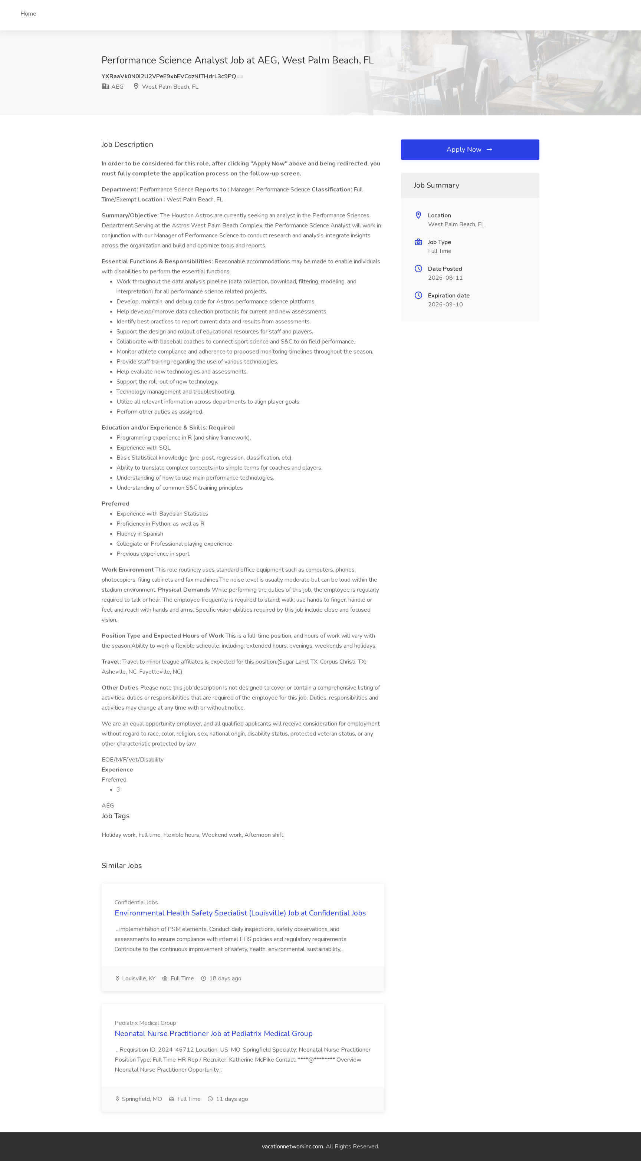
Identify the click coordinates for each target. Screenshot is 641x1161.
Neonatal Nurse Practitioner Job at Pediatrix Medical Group (214, 1034)
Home (28, 14)
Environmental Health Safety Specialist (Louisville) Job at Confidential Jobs (240, 913)
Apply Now (465, 149)
